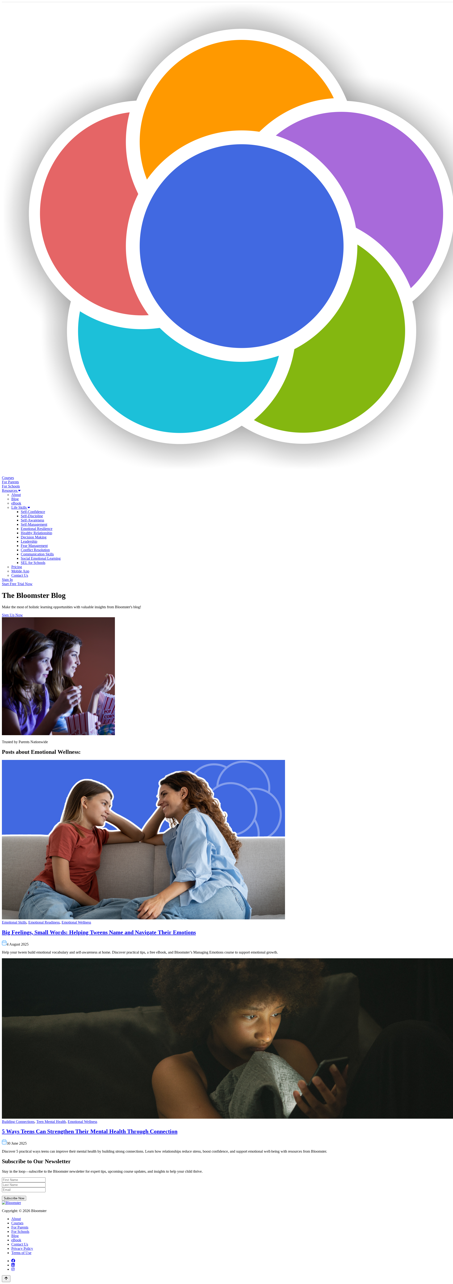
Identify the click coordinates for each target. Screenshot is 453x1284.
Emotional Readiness (44, 922)
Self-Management (34, 524)
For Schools (11, 486)
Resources (10, 490)
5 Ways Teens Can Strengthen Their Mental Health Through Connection (89, 1131)
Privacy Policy (22, 1248)
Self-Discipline (32, 516)
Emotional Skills (14, 922)
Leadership (29, 541)
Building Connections (18, 1122)
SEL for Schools (33, 563)
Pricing (16, 567)
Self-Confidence (33, 512)
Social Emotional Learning (41, 558)
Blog (15, 499)
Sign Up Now (12, 615)
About (16, 495)
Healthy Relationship (36, 533)
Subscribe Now (14, 1198)
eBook (16, 503)
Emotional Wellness (76, 922)
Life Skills (19, 507)
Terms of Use (21, 1253)
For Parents (10, 482)
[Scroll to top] (6, 1278)
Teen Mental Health (51, 1122)
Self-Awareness (32, 520)
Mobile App (20, 571)
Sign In (7, 580)
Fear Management (34, 546)
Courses (8, 478)
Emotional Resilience (36, 529)
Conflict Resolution (35, 550)
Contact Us (19, 575)
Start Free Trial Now (17, 584)
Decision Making (33, 537)
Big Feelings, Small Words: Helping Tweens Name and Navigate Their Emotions (99, 932)
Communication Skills (37, 554)
